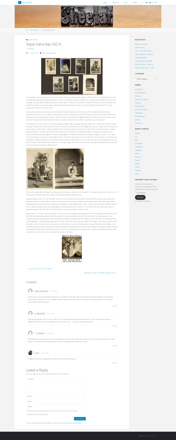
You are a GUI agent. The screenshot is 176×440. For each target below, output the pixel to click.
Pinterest (138, 157)
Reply (115, 306)
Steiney (137, 120)
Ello (136, 137)
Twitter (137, 167)
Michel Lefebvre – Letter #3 (144, 54)
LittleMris (138, 96)
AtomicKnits (139, 89)
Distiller (137, 133)
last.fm (137, 154)
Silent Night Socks (140, 58)
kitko (43, 53)
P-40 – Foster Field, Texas (143, 51)
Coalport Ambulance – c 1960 (144, 68)
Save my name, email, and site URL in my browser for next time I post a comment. (53, 411)
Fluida (148, 436)
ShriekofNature (140, 116)
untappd (137, 170)
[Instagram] (150, 2)
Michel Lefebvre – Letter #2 (144, 64)
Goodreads (138, 143)
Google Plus (139, 147)
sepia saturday (51, 53)
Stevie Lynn (138, 123)
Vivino (137, 174)
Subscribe (140, 197)
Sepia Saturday (34, 30)
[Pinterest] (153, 2)
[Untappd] (156, 2)
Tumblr (137, 164)
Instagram (138, 150)
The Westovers (140, 48)
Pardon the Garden (141, 99)
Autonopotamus (140, 93)
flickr (136, 140)
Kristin (36, 353)
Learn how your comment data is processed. (66, 423)
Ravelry (137, 160)
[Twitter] (146, 2)
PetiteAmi (138, 103)
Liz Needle (40, 333)
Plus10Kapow (139, 106)
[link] (142, 2)
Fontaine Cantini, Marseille (143, 61)
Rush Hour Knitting (141, 110)
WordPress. (154, 436)
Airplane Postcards (141, 44)
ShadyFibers (139, 113)
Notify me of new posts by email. (38, 414)
